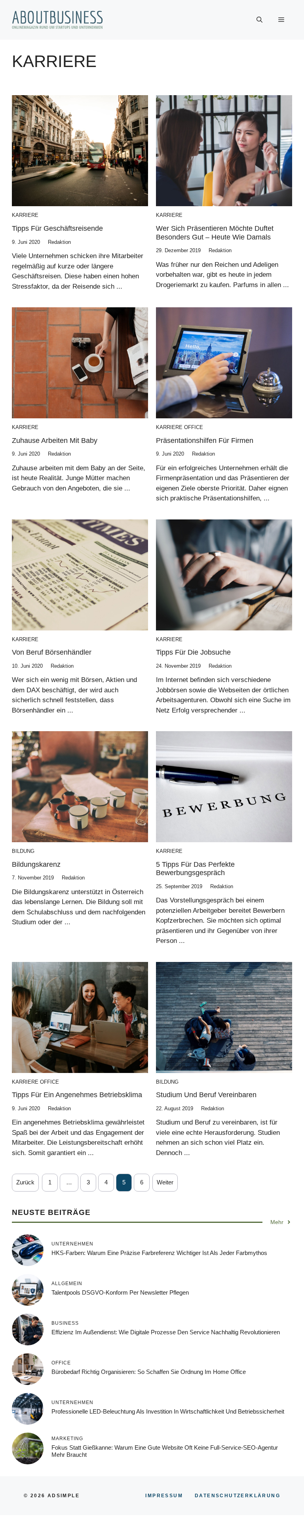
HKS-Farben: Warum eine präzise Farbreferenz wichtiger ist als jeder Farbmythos (159, 1252)
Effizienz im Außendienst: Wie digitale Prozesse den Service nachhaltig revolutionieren (165, 1332)
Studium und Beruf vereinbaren (206, 1095)
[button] (259, 20)
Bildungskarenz (36, 864)
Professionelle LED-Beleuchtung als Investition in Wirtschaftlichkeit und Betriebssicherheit (167, 1411)
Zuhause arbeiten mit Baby (54, 440)
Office (193, 427)
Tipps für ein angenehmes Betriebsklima (77, 1095)
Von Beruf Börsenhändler (51, 652)
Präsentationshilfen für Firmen (204, 440)
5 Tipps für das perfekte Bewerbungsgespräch (195, 868)
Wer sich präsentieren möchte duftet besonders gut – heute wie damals (215, 232)
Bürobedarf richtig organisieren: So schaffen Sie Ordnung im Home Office (148, 1371)
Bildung (23, 851)
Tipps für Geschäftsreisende (57, 228)
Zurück (25, 1182)
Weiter (165, 1182)
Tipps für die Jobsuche (193, 652)
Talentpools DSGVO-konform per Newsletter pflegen (120, 1292)
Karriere (25, 215)
